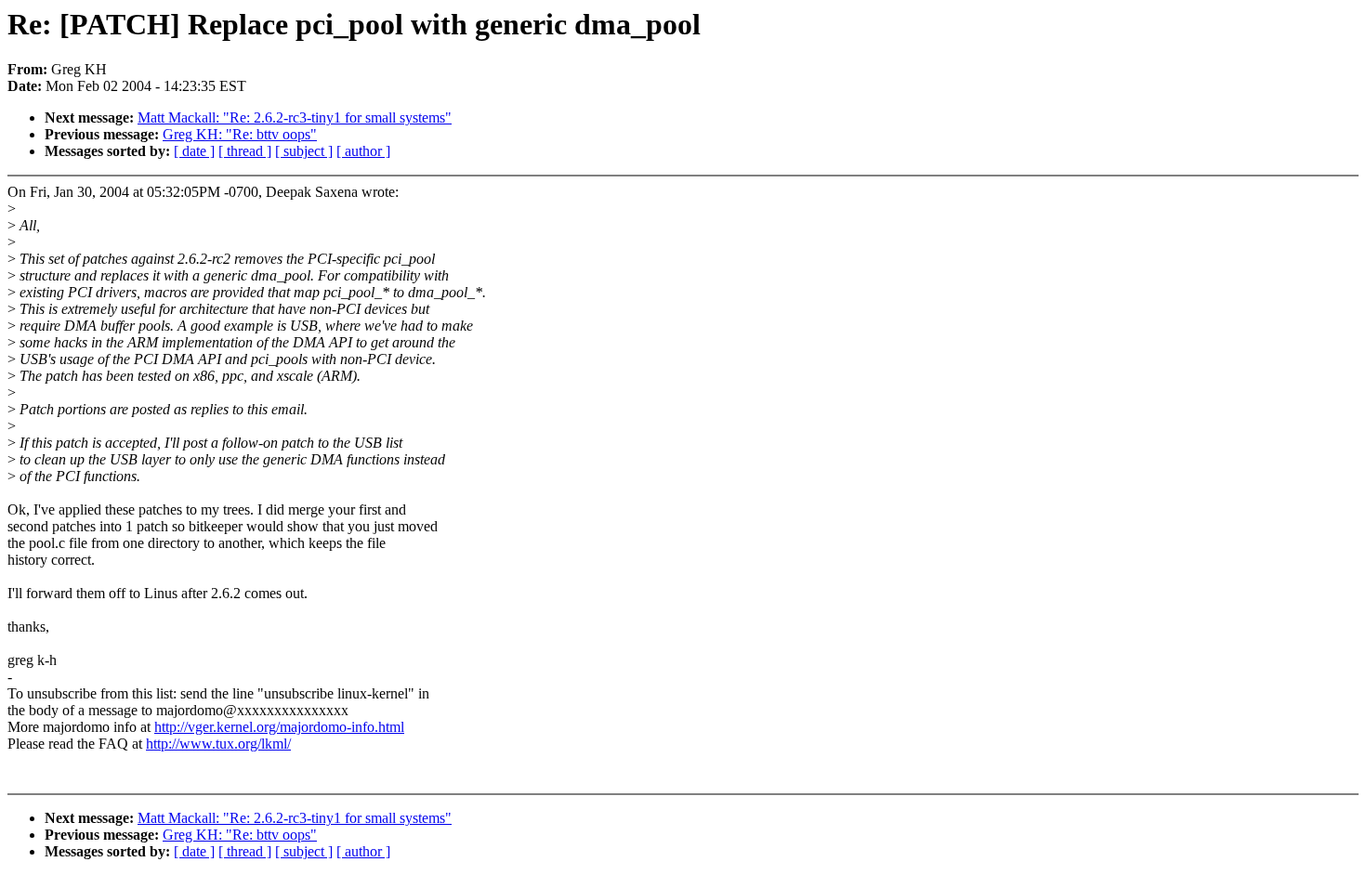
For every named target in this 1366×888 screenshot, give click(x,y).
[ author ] (363, 151)
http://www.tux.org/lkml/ (218, 743)
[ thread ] (244, 151)
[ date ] (194, 151)
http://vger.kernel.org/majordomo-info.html (279, 727)
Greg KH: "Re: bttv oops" (240, 134)
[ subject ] (304, 151)
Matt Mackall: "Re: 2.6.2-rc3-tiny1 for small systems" (295, 117)
